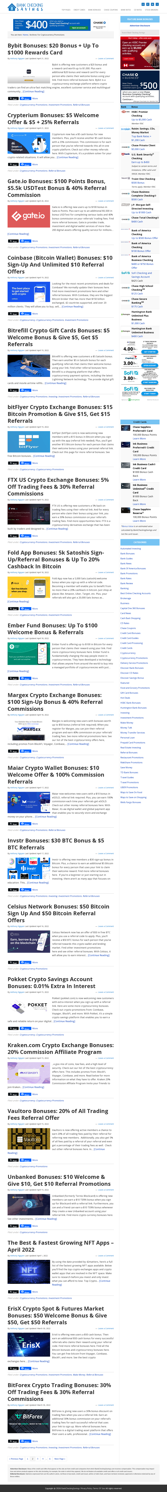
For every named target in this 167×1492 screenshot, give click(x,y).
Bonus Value (127, 526)
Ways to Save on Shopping (133, 797)
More (35, 98)
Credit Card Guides (129, 638)
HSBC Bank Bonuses (130, 702)
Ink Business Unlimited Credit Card (143, 488)
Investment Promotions (60, 104)
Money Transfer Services (132, 732)
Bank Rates (126, 578)
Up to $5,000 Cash (142, 119)
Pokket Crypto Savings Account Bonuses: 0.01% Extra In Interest (51, 982)
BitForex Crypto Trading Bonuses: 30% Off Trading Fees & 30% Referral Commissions (59, 1391)
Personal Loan (127, 737)
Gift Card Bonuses (129, 692)
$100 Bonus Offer (141, 251)
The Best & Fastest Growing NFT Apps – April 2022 (61, 1246)
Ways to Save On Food (131, 792)
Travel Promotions (129, 782)
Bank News (126, 563)
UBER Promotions (129, 787)
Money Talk (126, 727)
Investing (52, 396)
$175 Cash (137, 306)
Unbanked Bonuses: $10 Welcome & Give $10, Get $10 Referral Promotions (59, 1180)
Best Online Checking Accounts (135, 593)
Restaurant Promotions (132, 757)
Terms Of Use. (99, 1488)
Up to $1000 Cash (141, 212)
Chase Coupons (128, 628)
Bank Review (126, 583)
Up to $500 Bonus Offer (145, 238)
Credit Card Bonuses (130, 633)
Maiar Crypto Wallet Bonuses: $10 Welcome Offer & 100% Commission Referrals (56, 774)
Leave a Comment (106, 58)
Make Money (79, 1374)
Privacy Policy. (86, 1488)
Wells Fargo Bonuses (130, 802)
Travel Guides (127, 777)
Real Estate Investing (130, 747)
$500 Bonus (138, 182)
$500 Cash (137, 199)
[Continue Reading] (33, 91)
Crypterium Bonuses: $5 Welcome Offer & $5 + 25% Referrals (53, 118)
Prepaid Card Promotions (132, 742)
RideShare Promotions (131, 762)
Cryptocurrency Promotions (33, 104)
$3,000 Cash (138, 149)
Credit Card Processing (131, 643)
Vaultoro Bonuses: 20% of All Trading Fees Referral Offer (58, 1114)
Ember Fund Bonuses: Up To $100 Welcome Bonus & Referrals (52, 628)
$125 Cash (137, 293)
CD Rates (124, 623)
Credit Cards (126, 648)
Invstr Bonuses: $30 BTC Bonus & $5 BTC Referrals (56, 844)
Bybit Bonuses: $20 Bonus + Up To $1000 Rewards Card (53, 49)
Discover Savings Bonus (132, 677)
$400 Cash (137, 221)
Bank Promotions (129, 573)
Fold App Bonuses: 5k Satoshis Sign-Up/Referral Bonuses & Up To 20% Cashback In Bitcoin (56, 559)
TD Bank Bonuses (129, 772)
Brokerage (125, 598)
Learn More (139, 438)
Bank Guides (126, 558)
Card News (125, 613)
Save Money (126, 767)
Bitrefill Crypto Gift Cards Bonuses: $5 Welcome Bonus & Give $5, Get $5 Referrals (59, 337)
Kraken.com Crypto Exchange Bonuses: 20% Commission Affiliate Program (61, 1048)
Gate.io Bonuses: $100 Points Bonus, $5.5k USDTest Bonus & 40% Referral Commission (57, 187)
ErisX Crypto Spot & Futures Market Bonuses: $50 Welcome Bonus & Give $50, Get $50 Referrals (57, 1315)
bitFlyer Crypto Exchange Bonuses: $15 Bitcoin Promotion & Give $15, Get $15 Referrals (60, 413)
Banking (124, 588)
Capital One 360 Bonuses (132, 608)
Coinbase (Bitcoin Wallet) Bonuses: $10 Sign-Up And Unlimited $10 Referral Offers (60, 264)
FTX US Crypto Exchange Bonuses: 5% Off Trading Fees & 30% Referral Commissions (58, 486)
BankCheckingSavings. (70, 1488)
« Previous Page (16, 1458)
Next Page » (59, 1458)
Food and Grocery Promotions (135, 687)
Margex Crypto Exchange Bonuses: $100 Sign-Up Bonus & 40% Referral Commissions (55, 701)
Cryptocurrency (27, 320)
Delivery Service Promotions (134, 663)
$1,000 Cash (138, 323)
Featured (124, 682)
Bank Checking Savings (25, 8)
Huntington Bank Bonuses (133, 707)
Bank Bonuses (127, 553)
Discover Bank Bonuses (132, 668)
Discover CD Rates (129, 673)
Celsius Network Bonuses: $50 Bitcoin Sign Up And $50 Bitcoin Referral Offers (58, 913)
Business (124, 603)
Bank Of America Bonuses (133, 568)
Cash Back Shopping (130, 618)
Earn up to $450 (140, 162)
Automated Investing (130, 548)
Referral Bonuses (81, 104)
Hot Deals (125, 697)
